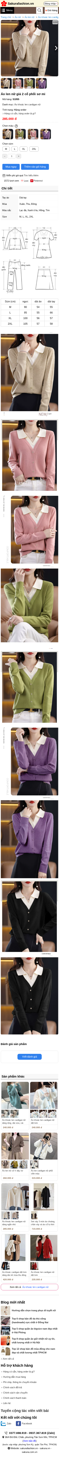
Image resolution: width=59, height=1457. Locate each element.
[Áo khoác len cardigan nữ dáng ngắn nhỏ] (15, 1196)
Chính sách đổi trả (12, 1387)
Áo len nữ (29, 17)
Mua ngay (11, 166)
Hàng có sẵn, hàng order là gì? (20, 113)
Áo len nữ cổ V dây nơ (12, 1171)
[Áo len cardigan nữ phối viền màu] (44, 1146)
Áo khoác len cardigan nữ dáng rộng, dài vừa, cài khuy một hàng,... (14, 1123)
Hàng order (20, 109)
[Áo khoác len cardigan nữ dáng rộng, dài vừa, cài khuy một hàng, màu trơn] (15, 1095)
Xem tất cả (8, 1358)
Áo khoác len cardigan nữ (27, 104)
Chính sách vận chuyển (15, 1392)
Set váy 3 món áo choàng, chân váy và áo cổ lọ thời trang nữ (43, 1224)
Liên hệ (7, 1403)
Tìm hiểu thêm (31, 175)
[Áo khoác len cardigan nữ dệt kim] (44, 1095)
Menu (9, 10)
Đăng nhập (50, 3)
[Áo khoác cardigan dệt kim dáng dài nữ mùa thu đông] (15, 1247)
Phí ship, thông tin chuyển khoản (20, 1382)
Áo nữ (18, 17)
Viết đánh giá (29, 1056)
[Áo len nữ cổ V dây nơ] (15, 1146)
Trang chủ (6, 17)
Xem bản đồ (29, 1440)
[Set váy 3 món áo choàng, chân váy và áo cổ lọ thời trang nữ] (44, 1196)
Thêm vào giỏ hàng (35, 166)
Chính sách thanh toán (14, 1398)
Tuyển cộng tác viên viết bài (25, 1411)
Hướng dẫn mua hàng (14, 1377)
